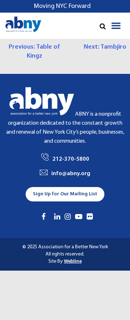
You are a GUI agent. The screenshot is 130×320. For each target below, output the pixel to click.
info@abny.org (70, 174)
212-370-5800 (70, 159)
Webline (73, 261)
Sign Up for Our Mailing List (65, 194)
